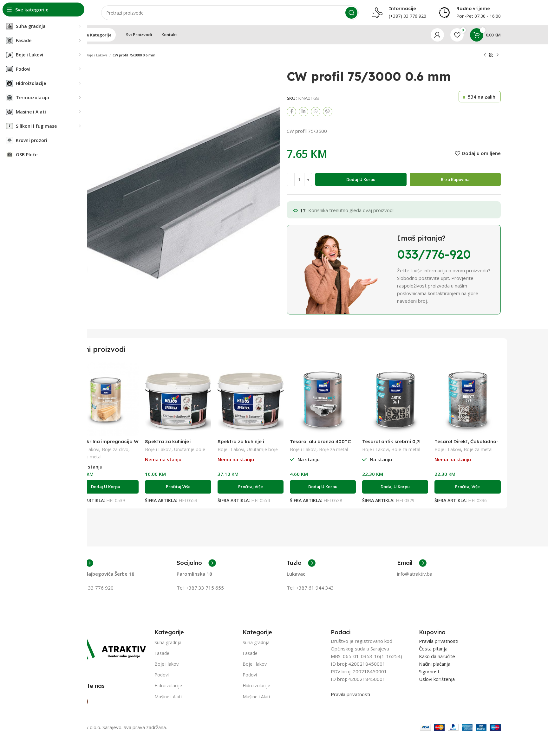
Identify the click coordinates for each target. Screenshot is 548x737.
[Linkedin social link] (303, 111)
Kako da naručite (437, 656)
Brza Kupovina (455, 179)
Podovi (161, 675)
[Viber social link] (327, 111)
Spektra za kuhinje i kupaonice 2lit (168, 444)
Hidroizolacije (168, 685)
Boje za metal (333, 449)
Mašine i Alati (168, 697)
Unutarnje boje (189, 449)
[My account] (437, 35)
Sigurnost (429, 671)
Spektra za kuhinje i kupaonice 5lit (241, 444)
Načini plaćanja (434, 664)
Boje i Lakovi (97, 55)
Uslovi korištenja (437, 679)
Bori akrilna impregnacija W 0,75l (106, 444)
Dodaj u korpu (360, 179)
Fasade (161, 653)
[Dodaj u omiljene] (134, 386)
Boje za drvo (115, 449)
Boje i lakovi (166, 664)
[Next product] (497, 55)
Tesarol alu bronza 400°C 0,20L (320, 444)
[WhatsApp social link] (315, 111)
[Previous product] (485, 55)
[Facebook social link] (291, 111)
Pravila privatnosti (350, 694)
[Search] (351, 13)
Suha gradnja (167, 642)
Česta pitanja (433, 648)
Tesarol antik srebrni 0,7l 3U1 (391, 444)
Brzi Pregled (134, 372)
